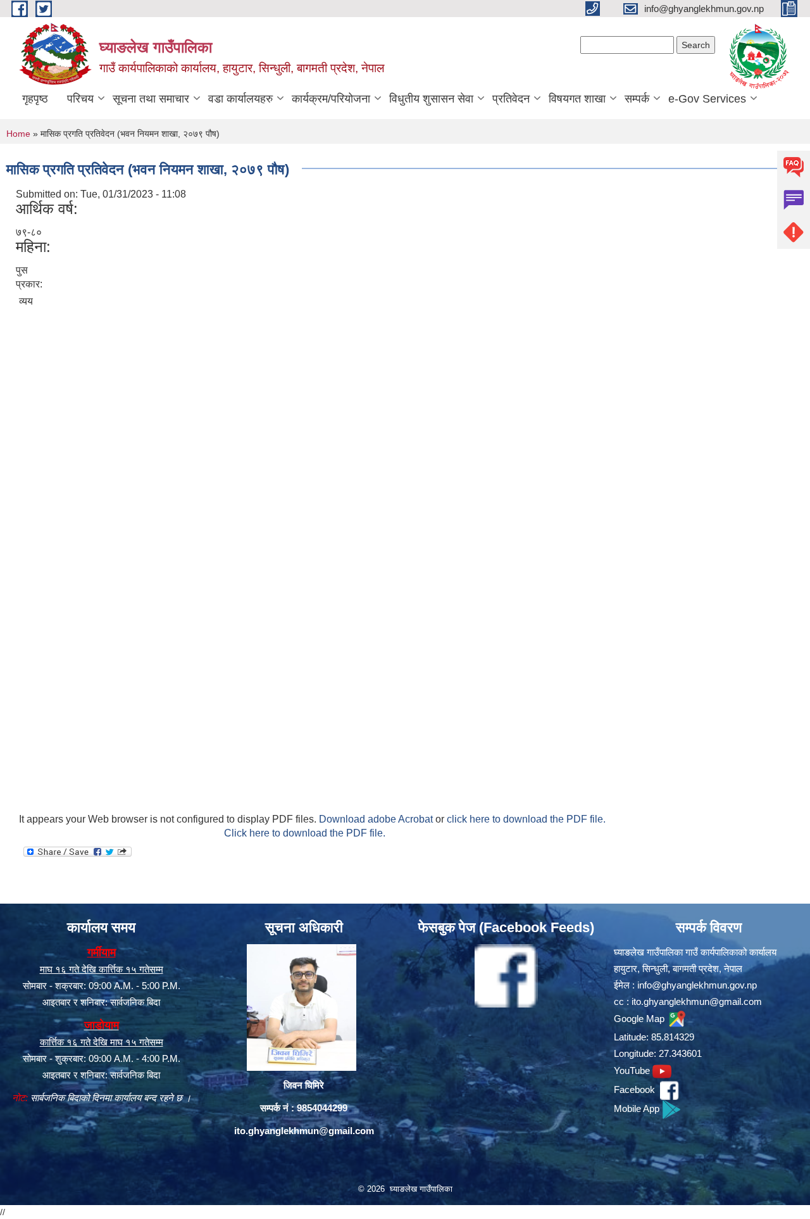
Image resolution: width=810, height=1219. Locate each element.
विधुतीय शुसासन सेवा (431, 98)
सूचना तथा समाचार (151, 98)
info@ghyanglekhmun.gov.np (697, 985)
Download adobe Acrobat (377, 819)
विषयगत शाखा (577, 98)
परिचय (80, 98)
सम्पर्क (637, 98)
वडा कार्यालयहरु (240, 98)
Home (18, 134)
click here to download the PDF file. (526, 819)
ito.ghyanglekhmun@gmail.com (304, 1130)
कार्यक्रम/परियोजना (331, 98)
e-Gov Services (707, 98)
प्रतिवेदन (511, 98)
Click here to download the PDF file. (304, 833)
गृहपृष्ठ (35, 98)
